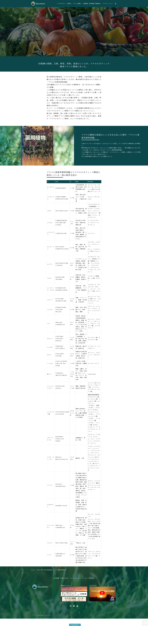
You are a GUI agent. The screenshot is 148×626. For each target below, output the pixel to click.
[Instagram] (70, 606)
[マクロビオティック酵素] (38, 3)
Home (33, 570)
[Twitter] (74, 606)
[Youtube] (77, 606)
